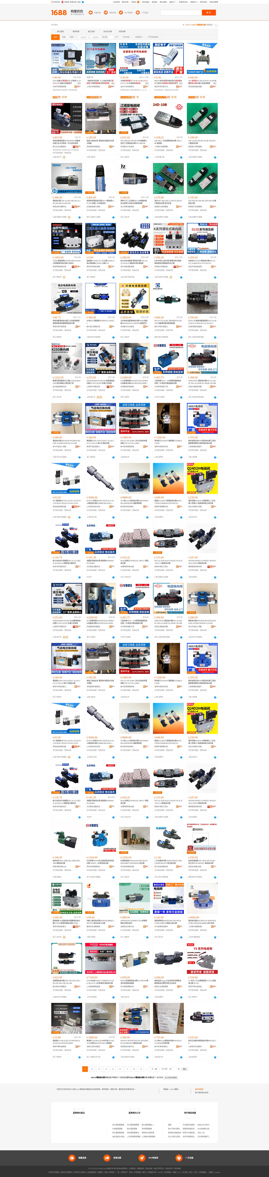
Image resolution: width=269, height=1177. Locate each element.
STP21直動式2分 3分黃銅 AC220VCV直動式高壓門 (67, 82)
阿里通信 (168, 1172)
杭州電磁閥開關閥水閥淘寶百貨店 (139, 1125)
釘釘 (195, 1172)
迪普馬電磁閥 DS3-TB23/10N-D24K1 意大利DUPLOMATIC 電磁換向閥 (201, 862)
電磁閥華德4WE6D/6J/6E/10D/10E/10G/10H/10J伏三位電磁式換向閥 (167, 922)
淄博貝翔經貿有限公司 (162, 447)
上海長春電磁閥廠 (134, 1137)
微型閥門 (175, 90)
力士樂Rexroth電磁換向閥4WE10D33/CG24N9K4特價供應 (168, 1042)
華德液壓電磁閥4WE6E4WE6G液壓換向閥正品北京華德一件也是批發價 (66, 142)
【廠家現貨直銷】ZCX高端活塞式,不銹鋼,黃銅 (100, 82)
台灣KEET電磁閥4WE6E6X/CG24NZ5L (100, 322)
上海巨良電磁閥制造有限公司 (94, 87)
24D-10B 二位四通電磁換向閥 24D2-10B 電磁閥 (168, 142)
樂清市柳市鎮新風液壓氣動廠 (60, 327)
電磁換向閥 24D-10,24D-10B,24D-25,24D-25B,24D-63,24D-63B (66, 202)
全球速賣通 (91, 1172)
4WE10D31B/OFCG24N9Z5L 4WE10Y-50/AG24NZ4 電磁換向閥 (202, 562)
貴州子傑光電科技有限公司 (178, 1129)
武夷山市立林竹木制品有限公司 (209, 1125)
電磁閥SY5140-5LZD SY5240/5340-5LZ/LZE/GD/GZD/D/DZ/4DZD (66, 1042)
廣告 (79, 83)
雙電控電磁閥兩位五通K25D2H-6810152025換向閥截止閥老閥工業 (67, 382)
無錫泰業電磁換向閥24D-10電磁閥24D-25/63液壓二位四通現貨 (100, 202)
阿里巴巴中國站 (80, 1172)
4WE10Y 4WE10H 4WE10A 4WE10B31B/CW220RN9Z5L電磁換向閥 (134, 1042)
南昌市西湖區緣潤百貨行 (196, 267)
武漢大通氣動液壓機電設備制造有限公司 (196, 387)
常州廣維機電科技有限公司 (128, 987)
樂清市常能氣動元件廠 (94, 447)
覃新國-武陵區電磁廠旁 (150, 1133)
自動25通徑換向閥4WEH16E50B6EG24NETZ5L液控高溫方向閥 (100, 922)
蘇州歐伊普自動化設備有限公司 (128, 507)
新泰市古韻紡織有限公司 (192, 1133)
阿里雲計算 (152, 1172)
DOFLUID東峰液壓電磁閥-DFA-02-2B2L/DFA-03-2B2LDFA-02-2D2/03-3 (202, 322)
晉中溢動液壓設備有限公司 (128, 267)
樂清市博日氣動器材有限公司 (196, 987)
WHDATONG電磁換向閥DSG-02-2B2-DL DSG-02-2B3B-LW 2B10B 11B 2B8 (202, 382)
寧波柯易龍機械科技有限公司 (94, 867)
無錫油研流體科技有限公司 (60, 207)
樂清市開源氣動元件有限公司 (60, 927)
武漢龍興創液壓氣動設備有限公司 (128, 387)
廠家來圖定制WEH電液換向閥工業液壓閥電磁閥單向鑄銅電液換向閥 (202, 442)
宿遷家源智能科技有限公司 (193, 1129)
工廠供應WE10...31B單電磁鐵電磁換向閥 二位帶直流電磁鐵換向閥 (167, 382)
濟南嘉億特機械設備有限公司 (94, 147)
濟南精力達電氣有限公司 (162, 267)
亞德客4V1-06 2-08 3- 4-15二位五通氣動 (134, 82)
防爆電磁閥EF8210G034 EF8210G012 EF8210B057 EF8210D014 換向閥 (134, 862)
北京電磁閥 (74, 150)
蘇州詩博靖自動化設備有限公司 (162, 1047)
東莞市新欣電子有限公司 (162, 87)
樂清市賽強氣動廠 (59, 1047)
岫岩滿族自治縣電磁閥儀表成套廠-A (125, 1137)
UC (179, 1172)
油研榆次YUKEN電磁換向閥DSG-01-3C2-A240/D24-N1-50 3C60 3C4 (202, 262)
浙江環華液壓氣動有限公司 (128, 207)
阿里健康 (202, 1172)
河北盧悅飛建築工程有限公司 (194, 1125)
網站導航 (177, 1169)
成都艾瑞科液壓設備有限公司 (94, 1047)
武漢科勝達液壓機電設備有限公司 (196, 327)
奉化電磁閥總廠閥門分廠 (121, 1125)
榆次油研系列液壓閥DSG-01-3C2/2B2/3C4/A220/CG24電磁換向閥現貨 (67, 562)
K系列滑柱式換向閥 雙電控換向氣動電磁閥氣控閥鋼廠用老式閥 (167, 262)
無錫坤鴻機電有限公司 (162, 507)
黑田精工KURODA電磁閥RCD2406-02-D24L (168, 442)
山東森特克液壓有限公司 (196, 1047)
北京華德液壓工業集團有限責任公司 (162, 387)
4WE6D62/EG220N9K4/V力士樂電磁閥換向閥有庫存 (133, 922)
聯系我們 (169, 1169)
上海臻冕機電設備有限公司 (94, 987)
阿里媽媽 (137, 1172)
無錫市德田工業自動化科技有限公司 (162, 567)
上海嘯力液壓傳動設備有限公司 (162, 147)
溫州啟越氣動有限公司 (60, 387)
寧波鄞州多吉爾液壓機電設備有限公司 (128, 147)
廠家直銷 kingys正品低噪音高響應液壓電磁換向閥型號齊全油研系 (167, 982)
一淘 (117, 1172)
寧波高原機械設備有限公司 (128, 867)
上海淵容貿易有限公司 (94, 507)
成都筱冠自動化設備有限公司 (128, 927)
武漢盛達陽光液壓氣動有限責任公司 (94, 207)
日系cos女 (201, 1133)
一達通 (210, 1172)
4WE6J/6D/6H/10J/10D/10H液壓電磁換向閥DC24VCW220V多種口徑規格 (100, 382)
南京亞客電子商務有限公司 (196, 507)
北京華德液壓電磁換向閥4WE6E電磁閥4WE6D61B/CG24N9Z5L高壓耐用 (134, 322)
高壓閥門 (65, 90)
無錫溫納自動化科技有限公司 (128, 1047)
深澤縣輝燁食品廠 (127, 567)
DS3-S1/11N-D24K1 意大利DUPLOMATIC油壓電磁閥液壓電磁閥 (168, 322)
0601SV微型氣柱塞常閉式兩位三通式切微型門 (168, 82)
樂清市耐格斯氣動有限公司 (94, 267)
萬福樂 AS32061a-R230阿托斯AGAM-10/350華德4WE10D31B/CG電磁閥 (100, 1042)
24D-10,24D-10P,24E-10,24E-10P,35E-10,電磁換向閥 (202, 142)
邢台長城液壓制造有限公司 (162, 867)
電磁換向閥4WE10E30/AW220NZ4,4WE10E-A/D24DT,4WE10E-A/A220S (66, 442)
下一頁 (154, 1069)
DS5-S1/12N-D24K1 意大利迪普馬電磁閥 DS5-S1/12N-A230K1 (133, 442)
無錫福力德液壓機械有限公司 (196, 147)
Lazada (217, 1172)
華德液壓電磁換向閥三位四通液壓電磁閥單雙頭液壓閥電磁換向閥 (66, 322)
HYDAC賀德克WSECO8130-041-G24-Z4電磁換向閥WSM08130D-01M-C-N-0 (100, 502)
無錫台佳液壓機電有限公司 (162, 987)
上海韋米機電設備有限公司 (196, 927)
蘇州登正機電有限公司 (94, 327)
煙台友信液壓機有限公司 (60, 147)
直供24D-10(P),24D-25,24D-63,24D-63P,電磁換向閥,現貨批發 (168, 202)
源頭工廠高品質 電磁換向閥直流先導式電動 (100, 142)
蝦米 (144, 1172)
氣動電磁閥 (124, 90)
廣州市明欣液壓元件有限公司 (162, 327)
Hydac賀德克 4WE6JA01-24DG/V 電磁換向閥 (134, 562)
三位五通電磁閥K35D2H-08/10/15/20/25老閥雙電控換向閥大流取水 (67, 262)
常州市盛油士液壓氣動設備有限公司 (60, 447)
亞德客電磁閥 (134, 90)
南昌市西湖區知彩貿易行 (60, 567)
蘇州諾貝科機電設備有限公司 (60, 987)
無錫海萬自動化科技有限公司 (60, 867)
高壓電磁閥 (57, 90)
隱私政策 (149, 1169)
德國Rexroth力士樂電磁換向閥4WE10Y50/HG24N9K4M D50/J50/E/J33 (168, 502)
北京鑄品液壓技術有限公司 (94, 567)
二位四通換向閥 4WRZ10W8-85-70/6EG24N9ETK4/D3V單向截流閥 (168, 862)
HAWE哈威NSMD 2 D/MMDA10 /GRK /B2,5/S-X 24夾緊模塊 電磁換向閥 (100, 982)
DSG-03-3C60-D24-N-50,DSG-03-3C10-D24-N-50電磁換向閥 (168, 562)
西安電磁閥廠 (147, 1129)
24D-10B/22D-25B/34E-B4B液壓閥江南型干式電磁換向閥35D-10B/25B (133, 142)
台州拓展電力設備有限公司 (207, 1129)
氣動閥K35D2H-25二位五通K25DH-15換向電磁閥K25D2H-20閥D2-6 (101, 262)
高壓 (169, 1125)
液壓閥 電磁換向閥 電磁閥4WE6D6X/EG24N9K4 (100, 562)
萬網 (174, 1172)
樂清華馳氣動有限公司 (60, 267)
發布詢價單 (199, 1089)
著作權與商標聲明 (120, 1169)
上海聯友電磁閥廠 (148, 1137)
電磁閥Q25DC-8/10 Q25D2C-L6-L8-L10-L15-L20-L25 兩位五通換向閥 (100, 442)
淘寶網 (99, 1172)
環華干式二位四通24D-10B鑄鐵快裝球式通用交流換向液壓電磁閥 (133, 202)
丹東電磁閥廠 (117, 1129)
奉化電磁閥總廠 (118, 1133)
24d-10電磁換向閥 (176, 1089)
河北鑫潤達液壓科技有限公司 (162, 927)
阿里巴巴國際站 (66, 1172)
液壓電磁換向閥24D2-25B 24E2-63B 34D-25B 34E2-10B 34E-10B (66, 982)
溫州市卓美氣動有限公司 (128, 87)
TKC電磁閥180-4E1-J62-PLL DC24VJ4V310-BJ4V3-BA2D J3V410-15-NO (67, 502)
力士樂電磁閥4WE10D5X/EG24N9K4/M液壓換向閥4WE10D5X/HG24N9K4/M (134, 382)
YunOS (160, 1172)
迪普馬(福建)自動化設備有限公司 (196, 867)
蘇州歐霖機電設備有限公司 (128, 447)
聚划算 (111, 1172)
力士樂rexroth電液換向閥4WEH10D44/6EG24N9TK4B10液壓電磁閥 (134, 502)
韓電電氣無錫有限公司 (196, 567)
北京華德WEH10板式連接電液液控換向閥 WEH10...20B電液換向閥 (100, 862)
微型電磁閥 (158, 90)
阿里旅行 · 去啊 (126, 1172)
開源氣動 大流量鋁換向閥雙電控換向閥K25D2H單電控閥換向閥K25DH (66, 922)
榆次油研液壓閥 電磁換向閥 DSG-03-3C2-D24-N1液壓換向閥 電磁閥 (134, 262)
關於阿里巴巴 (159, 1169)
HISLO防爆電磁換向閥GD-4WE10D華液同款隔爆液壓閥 (134, 982)
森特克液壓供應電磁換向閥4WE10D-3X (202, 1042)
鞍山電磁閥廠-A (148, 1125)
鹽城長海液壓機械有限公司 (94, 927)
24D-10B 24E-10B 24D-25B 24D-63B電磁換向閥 (202, 202)
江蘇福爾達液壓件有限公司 (196, 447)
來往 (190, 1172)
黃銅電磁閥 (73, 90)
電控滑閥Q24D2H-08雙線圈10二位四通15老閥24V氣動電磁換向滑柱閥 (201, 502)
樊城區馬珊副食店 (174, 1133)
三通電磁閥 (167, 90)
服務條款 (140, 1169)
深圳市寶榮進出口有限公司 (193, 1137)
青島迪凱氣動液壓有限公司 (196, 87)
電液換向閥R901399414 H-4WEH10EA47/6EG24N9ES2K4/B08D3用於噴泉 (202, 922)
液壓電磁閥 (57, 150)
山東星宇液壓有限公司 (94, 387)
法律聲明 (132, 1169)
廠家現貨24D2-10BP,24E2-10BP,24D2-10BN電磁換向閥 (66, 862)
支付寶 (184, 1172)
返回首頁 (159, 1078)
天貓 (105, 1172)
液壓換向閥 (66, 150)
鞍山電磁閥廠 (132, 1129)
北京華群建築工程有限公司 (207, 1137)
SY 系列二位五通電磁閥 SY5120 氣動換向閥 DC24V (202, 982)
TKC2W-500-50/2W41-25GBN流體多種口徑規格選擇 (202, 82)
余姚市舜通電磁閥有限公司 (60, 87)
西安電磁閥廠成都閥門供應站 (138, 1133)
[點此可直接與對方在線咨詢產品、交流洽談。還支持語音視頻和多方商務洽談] (147, 157)
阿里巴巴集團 (54, 1172)
